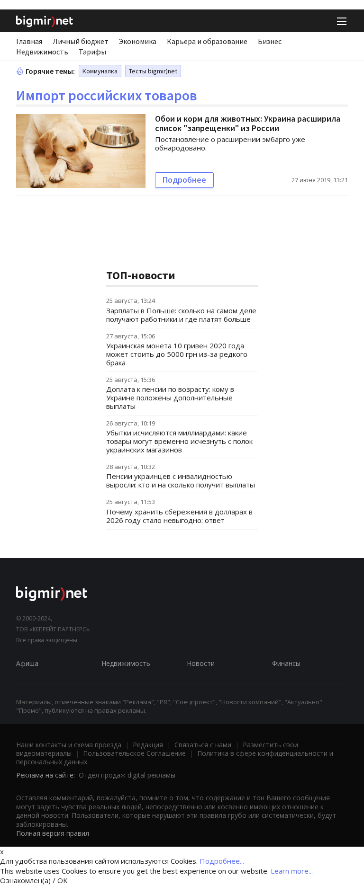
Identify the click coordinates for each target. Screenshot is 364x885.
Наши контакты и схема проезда (68, 744)
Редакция (148, 744)
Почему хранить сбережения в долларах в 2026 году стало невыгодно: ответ (179, 516)
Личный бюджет (81, 41)
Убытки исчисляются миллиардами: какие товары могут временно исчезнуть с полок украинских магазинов (179, 441)
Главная (29, 41)
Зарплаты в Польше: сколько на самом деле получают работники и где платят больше (181, 315)
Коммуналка (100, 71)
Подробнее (184, 180)
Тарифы (92, 51)
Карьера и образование (207, 41)
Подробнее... (222, 861)
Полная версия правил (52, 833)
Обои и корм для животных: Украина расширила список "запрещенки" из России (247, 123)
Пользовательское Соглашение (134, 753)
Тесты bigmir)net (153, 71)
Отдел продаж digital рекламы (127, 774)
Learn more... (292, 871)
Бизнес (270, 41)
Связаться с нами (202, 744)
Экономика (137, 41)
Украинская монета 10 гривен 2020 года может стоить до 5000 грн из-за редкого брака (176, 354)
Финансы (286, 663)
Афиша (27, 663)
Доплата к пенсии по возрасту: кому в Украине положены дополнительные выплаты (170, 397)
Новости (201, 663)
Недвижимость (42, 51)
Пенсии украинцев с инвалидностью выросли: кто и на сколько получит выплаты (180, 480)
